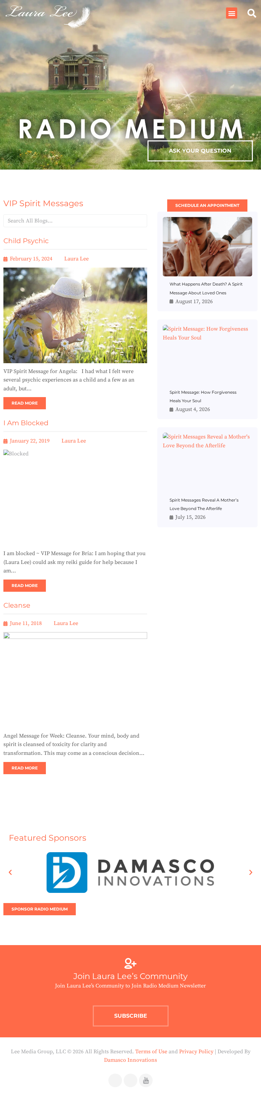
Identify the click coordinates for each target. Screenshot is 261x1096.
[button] (231, 13)
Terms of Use (151, 1051)
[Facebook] (115, 1080)
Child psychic (26, 241)
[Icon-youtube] (146, 1080)
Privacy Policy (196, 1051)
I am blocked (26, 423)
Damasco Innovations (130, 1060)
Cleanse (16, 605)
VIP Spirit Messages (43, 203)
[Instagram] (130, 1080)
